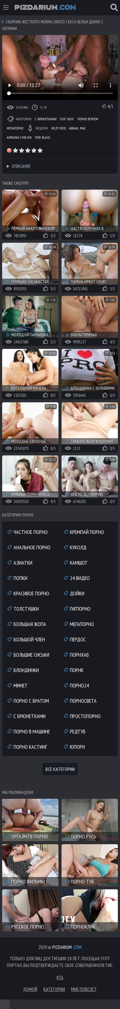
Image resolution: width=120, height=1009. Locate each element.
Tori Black (42, 137)
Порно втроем (87, 119)
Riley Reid (58, 128)
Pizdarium (45, 7)
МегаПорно (15, 128)
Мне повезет (84, 989)
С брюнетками (46, 119)
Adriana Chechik (19, 137)
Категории (54, 989)
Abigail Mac (77, 128)
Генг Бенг (67, 119)
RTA (60, 977)
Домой (30, 989)
